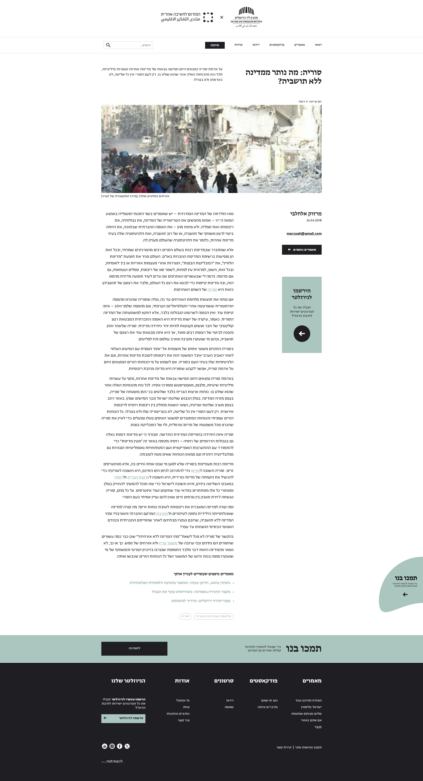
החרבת (162, 513)
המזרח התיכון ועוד (308, 700)
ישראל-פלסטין (311, 707)
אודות (239, 45)
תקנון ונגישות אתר (308, 747)
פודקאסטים (276, 45)
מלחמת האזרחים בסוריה (213, 616)
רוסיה (119, 477)
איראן (195, 470)
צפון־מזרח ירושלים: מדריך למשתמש (200, 601)
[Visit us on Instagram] (111, 748)
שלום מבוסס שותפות (306, 713)
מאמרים (299, 45)
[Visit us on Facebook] (119, 748)
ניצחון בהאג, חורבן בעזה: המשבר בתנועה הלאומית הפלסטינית (180, 583)
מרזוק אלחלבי (306, 213)
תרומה (215, 45)
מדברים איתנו (268, 707)
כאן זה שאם (269, 700)
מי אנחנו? (182, 700)
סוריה (212, 289)
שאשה (229, 707)
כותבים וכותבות (178, 713)
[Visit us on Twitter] (126, 748)
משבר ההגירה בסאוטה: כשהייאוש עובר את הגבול (191, 592)
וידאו (256, 45)
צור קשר (183, 720)
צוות (186, 707)
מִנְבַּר (318, 727)
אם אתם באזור (311, 720)
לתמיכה (134, 648)
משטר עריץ (168, 543)
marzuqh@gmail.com (304, 233)
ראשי (318, 45)
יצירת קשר (284, 747)
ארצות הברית (138, 477)
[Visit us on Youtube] (104, 748)
